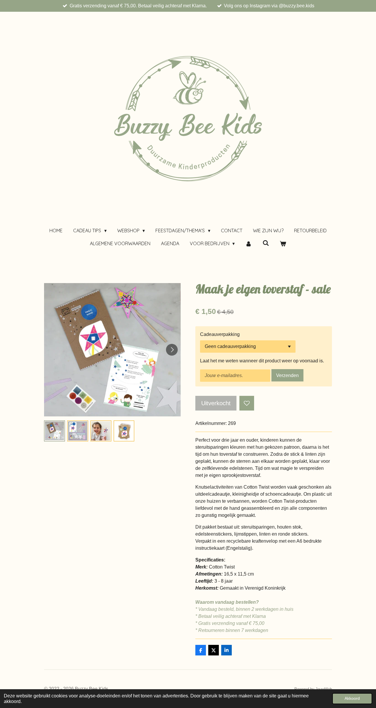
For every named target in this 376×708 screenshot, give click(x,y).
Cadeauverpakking (220, 334)
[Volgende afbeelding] (172, 350)
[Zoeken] (266, 242)
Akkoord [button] (352, 698)
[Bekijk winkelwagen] (283, 243)
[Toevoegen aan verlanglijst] (246, 403)
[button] (54, 431)
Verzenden (287, 375)
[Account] (248, 243)
